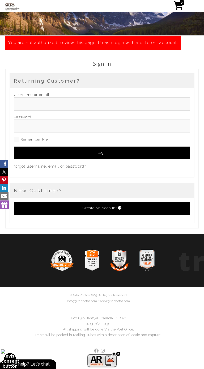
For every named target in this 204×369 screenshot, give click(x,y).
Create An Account (100, 208)
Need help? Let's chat (28, 364)
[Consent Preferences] (10, 359)
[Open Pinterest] (4, 180)
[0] (178, 7)
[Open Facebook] (4, 164)
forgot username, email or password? (50, 166)
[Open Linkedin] (4, 188)
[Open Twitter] (4, 172)
